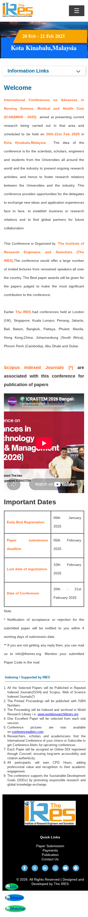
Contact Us (50, 859)
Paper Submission (50, 846)
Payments (50, 850)
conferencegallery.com (28, 732)
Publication (50, 855)
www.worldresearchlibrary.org (58, 714)
